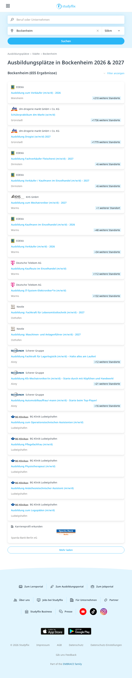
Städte (36, 53)
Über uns (24, 600)
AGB (59, 645)
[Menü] (8, 6)
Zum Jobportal (104, 586)
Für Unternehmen (86, 600)
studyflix (69, 6)
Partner (113, 600)
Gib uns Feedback (66, 654)
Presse (68, 611)
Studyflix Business (41, 611)
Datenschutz (76, 645)
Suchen (66, 41)
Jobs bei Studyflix (52, 600)
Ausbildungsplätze (18, 53)
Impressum (43, 645)
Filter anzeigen (115, 73)
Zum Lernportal (33, 586)
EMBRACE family (72, 664)
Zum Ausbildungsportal (70, 586)
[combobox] (113, 31)
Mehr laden (66, 550)
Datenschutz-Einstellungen (106, 645)
